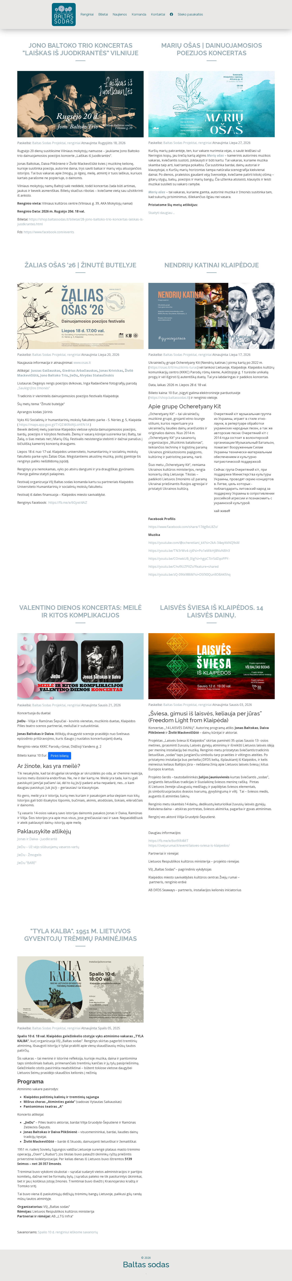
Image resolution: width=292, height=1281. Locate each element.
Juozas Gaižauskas (45, 370)
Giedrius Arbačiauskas (80, 370)
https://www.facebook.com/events (49, 232)
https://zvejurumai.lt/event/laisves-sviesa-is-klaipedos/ (189, 845)
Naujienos (120, 14)
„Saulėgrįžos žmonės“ (33, 388)
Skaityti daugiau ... (161, 213)
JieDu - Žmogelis (29, 855)
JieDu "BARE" (26, 863)
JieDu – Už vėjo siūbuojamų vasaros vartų (48, 847)
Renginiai (87, 14)
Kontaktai (158, 14)
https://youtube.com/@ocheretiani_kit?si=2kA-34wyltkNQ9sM (194, 543)
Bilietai (103, 14)
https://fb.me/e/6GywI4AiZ (67, 502)
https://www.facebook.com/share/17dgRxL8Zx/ (183, 527)
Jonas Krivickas (111, 370)
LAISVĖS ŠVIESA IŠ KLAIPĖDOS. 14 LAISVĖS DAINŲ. (211, 611)
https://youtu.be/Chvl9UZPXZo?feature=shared (183, 566)
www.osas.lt (82, 362)
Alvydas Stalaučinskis (97, 375)
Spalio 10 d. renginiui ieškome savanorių (68, 1232)
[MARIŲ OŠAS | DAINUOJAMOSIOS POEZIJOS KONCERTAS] (211, 104)
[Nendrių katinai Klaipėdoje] (211, 315)
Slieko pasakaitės (190, 14)
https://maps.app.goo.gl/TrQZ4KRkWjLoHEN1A (54, 424)
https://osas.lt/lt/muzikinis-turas (173, 367)
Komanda (139, 14)
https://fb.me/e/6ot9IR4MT (168, 840)
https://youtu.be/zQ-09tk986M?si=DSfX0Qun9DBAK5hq (189, 574)
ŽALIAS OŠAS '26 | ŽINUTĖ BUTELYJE (80, 265)
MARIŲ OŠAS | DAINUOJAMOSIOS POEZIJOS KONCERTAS (211, 49)
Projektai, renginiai (66, 143)
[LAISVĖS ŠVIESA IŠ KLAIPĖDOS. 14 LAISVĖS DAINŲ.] (211, 666)
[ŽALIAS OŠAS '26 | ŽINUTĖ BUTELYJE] (80, 315)
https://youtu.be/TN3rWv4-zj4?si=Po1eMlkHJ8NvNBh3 (189, 550)
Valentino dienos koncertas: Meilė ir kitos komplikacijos (80, 611)
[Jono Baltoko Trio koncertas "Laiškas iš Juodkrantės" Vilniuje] (80, 104)
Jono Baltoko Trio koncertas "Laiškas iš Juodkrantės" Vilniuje (80, 49)
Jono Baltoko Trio (54, 375)
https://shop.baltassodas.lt (169, 397)
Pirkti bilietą (60, 756)
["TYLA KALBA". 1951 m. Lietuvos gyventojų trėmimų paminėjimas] (80, 989)
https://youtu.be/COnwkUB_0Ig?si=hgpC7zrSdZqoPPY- (188, 558)
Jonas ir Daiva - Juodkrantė (37, 839)
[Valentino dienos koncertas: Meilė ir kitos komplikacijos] (80, 666)
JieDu (74, 375)
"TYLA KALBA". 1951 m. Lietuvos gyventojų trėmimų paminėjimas (80, 934)
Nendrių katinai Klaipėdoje (211, 265)
